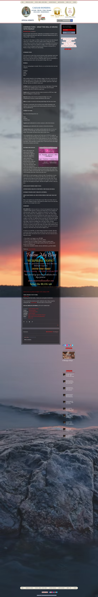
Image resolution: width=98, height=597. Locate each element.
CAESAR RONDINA (42, 8)
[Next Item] (73, 355)
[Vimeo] (72, 345)
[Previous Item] (64, 355)
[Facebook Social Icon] (63, 345)
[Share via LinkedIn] (29, 321)
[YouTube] (70, 345)
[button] (29, 2)
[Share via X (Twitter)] (26, 321)
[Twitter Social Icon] (65, 345)
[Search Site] (71, 20)
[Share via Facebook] (23, 321)
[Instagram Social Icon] (67, 345)
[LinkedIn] (69, 345)
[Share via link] (32, 321)
